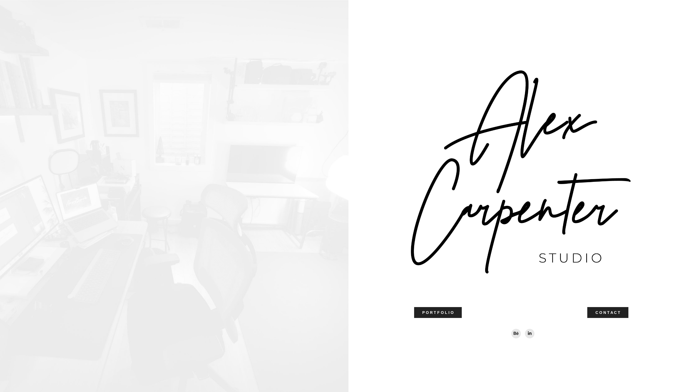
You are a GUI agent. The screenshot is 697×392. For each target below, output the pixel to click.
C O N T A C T (607, 312)
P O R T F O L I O (438, 312)
